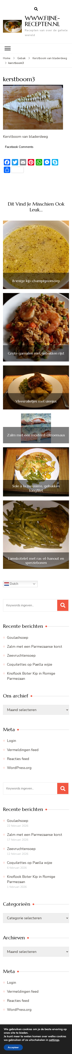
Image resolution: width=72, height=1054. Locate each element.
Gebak (21, 58)
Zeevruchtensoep (21, 655)
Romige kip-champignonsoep (36, 281)
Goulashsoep (17, 637)
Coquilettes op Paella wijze (29, 664)
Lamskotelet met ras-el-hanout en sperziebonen (36, 560)
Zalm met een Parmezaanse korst (34, 646)
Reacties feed (18, 758)
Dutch (13, 583)
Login (11, 740)
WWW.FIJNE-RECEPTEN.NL (42, 21)
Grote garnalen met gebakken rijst (36, 353)
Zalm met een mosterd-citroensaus (36, 435)
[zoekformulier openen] (36, 9)
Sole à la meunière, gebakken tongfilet (36, 488)
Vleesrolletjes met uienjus (36, 401)
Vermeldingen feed (23, 749)
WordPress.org (19, 767)
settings (54, 1040)
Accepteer (13, 1047)
